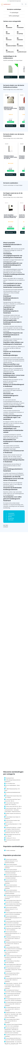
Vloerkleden (11, 513)
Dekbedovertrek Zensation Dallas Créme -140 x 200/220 (10, 108)
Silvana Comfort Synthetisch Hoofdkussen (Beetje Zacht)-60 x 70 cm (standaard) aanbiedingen (12, 892)
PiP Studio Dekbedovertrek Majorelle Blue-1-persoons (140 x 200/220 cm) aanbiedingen (12, 995)
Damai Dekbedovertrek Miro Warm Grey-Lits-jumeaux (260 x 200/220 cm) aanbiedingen (13, 980)
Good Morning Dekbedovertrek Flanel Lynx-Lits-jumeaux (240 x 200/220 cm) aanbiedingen (12, 897)
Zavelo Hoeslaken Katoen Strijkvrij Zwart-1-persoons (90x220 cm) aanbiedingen (12, 1021)
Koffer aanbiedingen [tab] (14, 15)
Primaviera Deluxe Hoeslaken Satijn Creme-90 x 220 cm (10, 157)
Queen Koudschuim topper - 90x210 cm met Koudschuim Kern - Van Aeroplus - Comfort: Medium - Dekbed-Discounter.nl (13, 810)
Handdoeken (7, 77)
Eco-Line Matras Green (10, 783)
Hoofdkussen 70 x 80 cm (11, 838)
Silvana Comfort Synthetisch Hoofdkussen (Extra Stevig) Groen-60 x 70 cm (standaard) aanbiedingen (13, 871)
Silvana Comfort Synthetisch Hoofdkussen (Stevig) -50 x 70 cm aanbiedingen (11, 909)
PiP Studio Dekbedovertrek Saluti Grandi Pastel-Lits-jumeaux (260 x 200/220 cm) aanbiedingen (13, 1004)
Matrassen (10, 519)
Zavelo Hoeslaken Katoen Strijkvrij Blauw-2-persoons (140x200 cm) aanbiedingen (12, 952)
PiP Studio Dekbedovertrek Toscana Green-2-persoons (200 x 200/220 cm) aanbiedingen (12, 1009)
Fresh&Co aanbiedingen (10, 850)
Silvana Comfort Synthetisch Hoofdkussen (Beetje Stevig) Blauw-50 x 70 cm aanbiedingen (13, 918)
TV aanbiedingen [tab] (14, 12)
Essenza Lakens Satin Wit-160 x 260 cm (14, 806)
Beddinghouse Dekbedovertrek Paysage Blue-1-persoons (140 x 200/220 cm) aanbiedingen (13, 944)
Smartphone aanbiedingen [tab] (14, 9)
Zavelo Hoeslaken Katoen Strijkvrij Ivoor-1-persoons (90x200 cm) (10, 216)
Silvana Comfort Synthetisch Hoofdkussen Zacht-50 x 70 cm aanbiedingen (11, 881)
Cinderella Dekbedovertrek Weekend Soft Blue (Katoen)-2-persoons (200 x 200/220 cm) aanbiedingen (13, 957)
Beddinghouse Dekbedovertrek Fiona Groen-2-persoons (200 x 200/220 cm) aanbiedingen (12, 938)
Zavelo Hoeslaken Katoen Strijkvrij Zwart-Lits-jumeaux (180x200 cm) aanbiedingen (12, 975)
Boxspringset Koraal (10, 778)
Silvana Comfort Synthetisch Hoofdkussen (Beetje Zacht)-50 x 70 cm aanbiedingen (12, 887)
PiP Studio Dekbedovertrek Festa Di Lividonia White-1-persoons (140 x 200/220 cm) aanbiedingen (13, 969)
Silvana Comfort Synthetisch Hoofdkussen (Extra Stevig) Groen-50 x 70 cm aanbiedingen (13, 933)
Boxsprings (11, 518)
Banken (10, 516)
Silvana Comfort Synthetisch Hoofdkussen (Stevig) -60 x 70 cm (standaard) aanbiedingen (11, 861)
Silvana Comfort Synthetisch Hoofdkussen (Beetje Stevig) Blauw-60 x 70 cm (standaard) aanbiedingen (13, 876)
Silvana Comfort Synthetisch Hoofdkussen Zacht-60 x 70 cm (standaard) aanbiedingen (13, 866)
